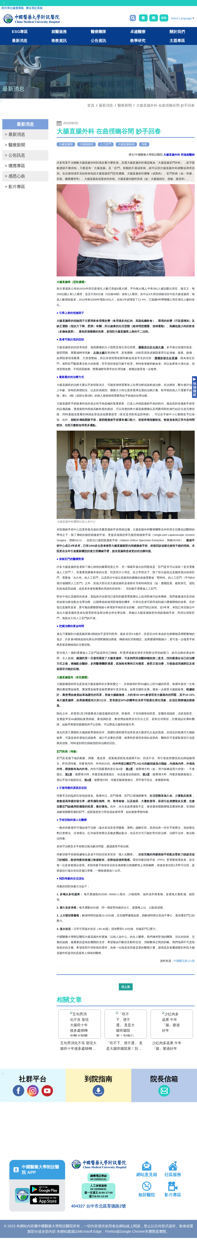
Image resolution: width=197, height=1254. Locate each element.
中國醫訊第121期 (184, 960)
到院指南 (98, 1091)
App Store (44, 1200)
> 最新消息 (15, 134)
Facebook (18, 1091)
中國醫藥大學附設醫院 (98, 1164)
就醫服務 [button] (59, 31)
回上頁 (126, 986)
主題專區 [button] (177, 40)
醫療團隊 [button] (98, 31)
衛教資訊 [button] (59, 40)
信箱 (164, 1091)
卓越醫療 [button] (138, 31)
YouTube (47, 1091)
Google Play (44, 1190)
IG (33, 1091)
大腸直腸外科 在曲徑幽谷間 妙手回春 (165, 105)
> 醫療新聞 (15, 145)
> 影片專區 (15, 186)
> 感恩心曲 (15, 176)
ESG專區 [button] (20, 31)
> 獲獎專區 (15, 165)
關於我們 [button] (177, 31)
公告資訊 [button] (98, 40)
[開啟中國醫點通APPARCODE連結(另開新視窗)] (22, 1195)
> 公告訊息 (15, 155)
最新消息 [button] (19, 40)
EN (163, 18)
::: (4, 2)
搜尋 (133, 18)
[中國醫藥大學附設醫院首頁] (31, 18)
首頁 (90, 105)
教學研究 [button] (138, 40)
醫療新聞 (125, 105)
